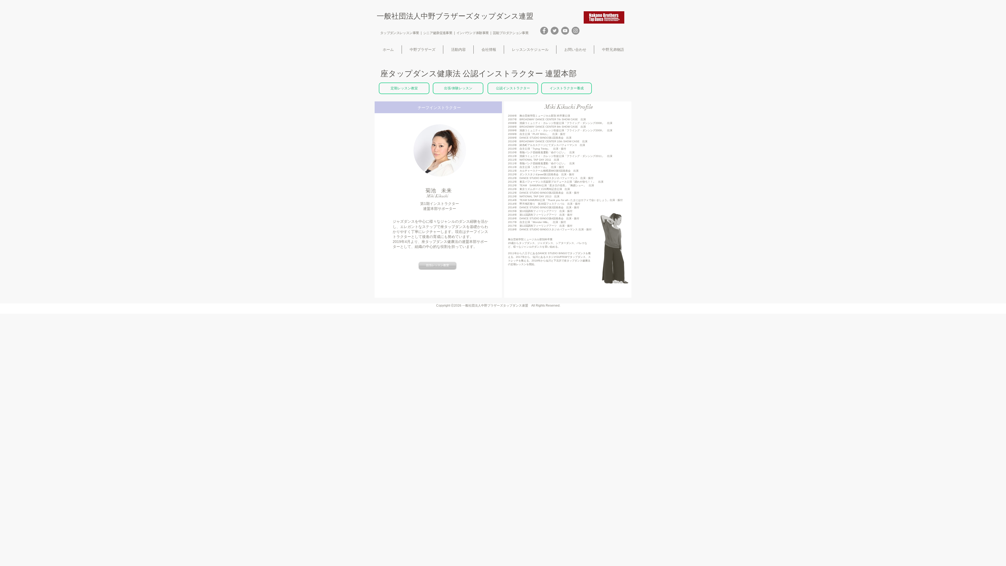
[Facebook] (544, 31)
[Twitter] (555, 31)
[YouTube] (565, 31)
